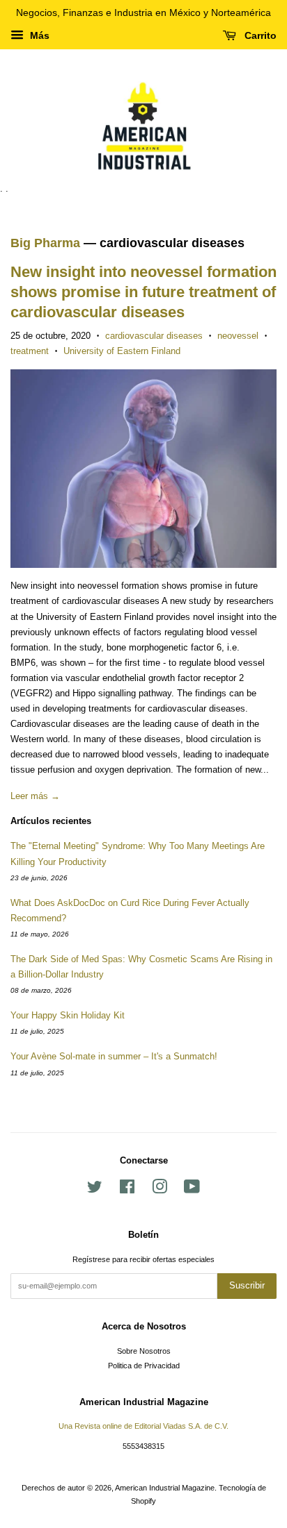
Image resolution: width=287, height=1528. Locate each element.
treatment (29, 351)
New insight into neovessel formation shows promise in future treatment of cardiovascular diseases (143, 291)
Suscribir (247, 1285)
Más (38, 35)
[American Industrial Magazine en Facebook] (127, 1190)
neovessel (237, 335)
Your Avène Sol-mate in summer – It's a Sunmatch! (113, 1056)
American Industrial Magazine (165, 1488)
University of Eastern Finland (121, 351)
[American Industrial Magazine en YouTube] (192, 1190)
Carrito (259, 35)
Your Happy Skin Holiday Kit (67, 1015)
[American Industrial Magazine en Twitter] (94, 1190)
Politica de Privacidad (144, 1365)
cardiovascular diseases (154, 335)
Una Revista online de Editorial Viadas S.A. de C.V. (143, 1426)
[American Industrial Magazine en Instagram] (159, 1190)
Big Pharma (45, 243)
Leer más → (35, 796)
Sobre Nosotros (144, 1351)
